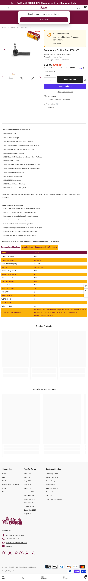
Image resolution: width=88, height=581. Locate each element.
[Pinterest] (16, 553)
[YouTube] (27, 553)
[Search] (8, 8)
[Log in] (78, 8)
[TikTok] (21, 553)
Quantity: (47, 75)
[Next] (37, 49)
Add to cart (70, 79)
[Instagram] (10, 553)
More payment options (65, 92)
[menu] (3, 8)
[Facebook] (4, 553)
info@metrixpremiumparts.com (16, 542)
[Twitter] (33, 553)
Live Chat (9, 546)
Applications (27, 247)
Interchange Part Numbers (46, 247)
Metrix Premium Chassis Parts (60, 54)
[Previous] (5, 49)
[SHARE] (84, 80)
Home (4, 27)
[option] (21, 49)
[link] (15, 371)
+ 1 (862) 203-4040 (12, 539)
